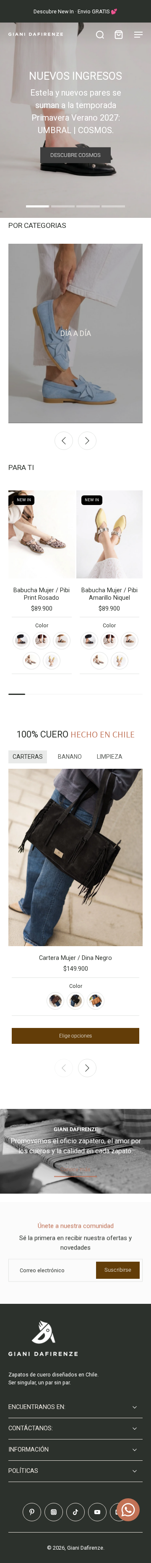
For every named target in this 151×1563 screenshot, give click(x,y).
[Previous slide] (64, 441)
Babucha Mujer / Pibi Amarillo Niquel (109, 594)
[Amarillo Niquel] (52, 661)
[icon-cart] (118, 34)
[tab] (37, 207)
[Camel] (96, 1001)
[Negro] (21, 641)
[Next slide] (87, 441)
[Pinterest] (32, 1512)
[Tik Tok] (75, 1512)
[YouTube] (97, 1512)
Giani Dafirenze (85, 1548)
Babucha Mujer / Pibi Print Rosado (41, 594)
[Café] (55, 1001)
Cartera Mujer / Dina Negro (75, 958)
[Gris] (41, 641)
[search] (100, 34)
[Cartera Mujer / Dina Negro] (75, 858)
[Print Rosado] (31, 661)
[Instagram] (53, 1512)
